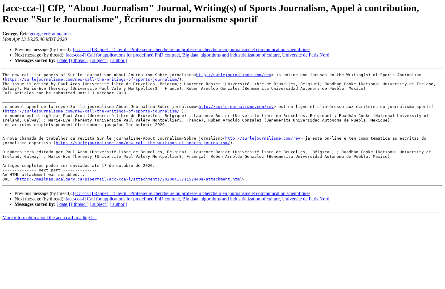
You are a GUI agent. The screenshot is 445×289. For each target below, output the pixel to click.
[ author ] (118, 60)
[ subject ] (99, 60)
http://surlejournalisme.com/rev (233, 75)
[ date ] (63, 60)
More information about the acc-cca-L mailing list (49, 217)
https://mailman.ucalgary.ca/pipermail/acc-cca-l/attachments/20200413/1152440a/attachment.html (129, 179)
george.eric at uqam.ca (51, 33)
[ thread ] (79, 60)
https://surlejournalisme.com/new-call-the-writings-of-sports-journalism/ (92, 79)
